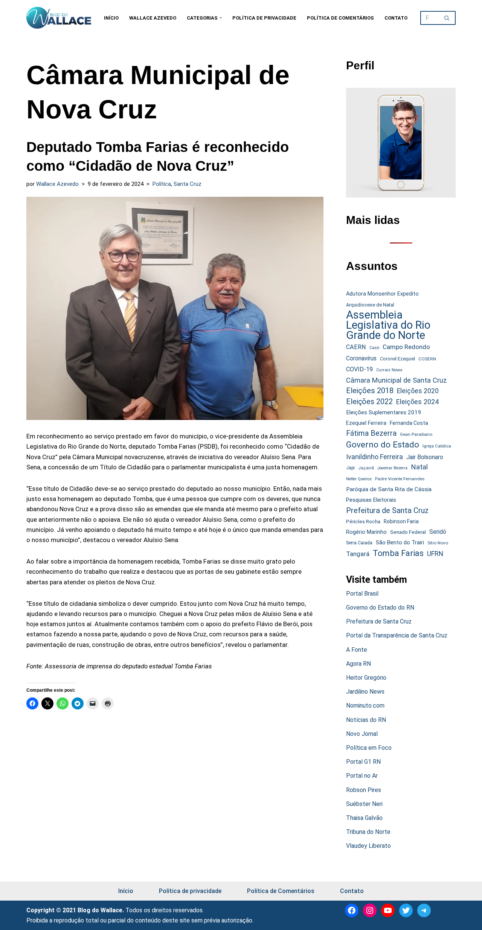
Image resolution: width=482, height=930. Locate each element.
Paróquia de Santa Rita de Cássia (389, 489)
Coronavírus (361, 358)
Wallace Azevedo (152, 18)
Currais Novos (389, 370)
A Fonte (356, 649)
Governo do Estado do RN (380, 607)
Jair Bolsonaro (424, 457)
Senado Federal (408, 532)
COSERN (427, 359)
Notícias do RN (366, 719)
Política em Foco (369, 747)
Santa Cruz (187, 184)
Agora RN (358, 663)
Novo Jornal (362, 733)
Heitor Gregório (366, 677)
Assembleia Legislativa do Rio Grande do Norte (388, 325)
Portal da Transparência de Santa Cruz (396, 635)
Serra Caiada (359, 542)
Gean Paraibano (416, 434)
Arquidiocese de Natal (370, 305)
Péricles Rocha (363, 521)
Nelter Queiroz (359, 478)
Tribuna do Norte (368, 831)
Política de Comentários (340, 18)
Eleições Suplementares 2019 (383, 412)
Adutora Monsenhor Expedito (382, 294)
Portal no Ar (362, 775)
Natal (419, 467)
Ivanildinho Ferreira (374, 457)
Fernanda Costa (409, 423)
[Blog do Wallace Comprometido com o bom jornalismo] (58, 18)
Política (162, 184)
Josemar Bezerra (392, 468)
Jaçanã (366, 468)
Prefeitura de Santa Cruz (387, 510)
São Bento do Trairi (400, 542)
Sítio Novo (437, 542)
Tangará (357, 554)
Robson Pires (363, 790)
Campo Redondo (406, 347)
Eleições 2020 (418, 391)
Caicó (374, 347)
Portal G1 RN (363, 761)
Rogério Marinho (366, 532)
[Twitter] (406, 910)
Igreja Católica (437, 446)
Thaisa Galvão (364, 817)
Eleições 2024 (417, 402)
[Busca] (447, 18)
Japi (350, 467)
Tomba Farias (398, 553)
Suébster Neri (364, 803)
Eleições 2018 (370, 390)
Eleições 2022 (369, 401)
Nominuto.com (365, 705)
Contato (395, 18)
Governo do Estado (382, 445)
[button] (221, 18)
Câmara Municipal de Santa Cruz (396, 380)
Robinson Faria (401, 521)
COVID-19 (359, 369)
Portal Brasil (362, 593)
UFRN (435, 554)
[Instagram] (370, 910)
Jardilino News (365, 691)
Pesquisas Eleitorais (371, 499)
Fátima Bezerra (371, 433)
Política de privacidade (264, 18)
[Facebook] (351, 910)
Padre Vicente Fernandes (400, 478)
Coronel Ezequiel (397, 359)
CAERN (356, 347)
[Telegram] (424, 910)
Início (111, 18)
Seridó (437, 532)
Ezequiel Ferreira (366, 423)
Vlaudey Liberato (368, 845)
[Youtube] (388, 910)
